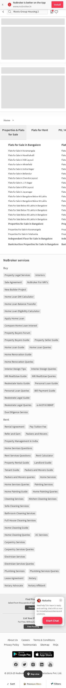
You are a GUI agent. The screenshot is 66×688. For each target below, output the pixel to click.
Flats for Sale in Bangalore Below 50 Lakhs (27, 201)
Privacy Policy (11, 644)
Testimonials (30, 644)
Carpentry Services (15, 542)
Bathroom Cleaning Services (20, 513)
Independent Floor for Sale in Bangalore (30, 238)
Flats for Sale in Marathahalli (21, 155)
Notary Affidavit (36, 585)
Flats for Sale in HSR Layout (20, 159)
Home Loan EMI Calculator (19, 296)
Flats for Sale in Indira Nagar (21, 169)
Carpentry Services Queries (19, 549)
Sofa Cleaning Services (17, 506)
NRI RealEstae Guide (16, 376)
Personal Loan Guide (46, 383)
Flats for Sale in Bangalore (24, 145)
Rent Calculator (44, 455)
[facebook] (15, 664)
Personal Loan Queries (17, 390)
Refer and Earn (13, 433)
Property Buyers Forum (17, 332)
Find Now (33, 607)
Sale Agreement (13, 282)
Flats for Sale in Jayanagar (20, 191)
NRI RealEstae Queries (44, 376)
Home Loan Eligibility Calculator (22, 311)
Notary (32, 578)
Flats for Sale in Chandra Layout (23, 178)
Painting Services (44, 484)
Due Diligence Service (16, 412)
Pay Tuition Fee (38, 426)
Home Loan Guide (14, 347)
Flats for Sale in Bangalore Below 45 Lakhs (27, 196)
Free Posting (33, 626)
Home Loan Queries (40, 347)
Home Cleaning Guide (16, 527)
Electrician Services (15, 556)
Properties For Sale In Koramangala (24, 229)
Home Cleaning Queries (17, 534)
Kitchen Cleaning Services (42, 498)
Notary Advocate (14, 585)
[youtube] (50, 664)
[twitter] (24, 664)
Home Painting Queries (45, 491)
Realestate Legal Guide (17, 397)
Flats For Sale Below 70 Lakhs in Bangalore (27, 210)
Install (57, 4)
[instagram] (33, 664)
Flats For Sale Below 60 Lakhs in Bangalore (27, 205)
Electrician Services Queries (19, 563)
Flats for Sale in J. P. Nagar (20, 182)
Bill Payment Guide (44, 390)
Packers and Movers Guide (39, 470)
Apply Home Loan (14, 318)
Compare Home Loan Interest (21, 325)
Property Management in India (21, 441)
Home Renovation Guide (18, 354)
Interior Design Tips (15, 369)
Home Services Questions (18, 448)
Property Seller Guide (46, 340)
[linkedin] (41, 664)
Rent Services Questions (18, 455)
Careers (25, 640)
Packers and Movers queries (20, 477)
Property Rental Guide (17, 462)
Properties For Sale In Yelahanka (23, 234)
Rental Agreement (14, 426)
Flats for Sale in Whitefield (20, 164)
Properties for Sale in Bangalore (25, 223)
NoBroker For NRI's (37, 282)
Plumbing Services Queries (44, 571)
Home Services (48, 477)
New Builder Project (15, 289)
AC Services (41, 534)
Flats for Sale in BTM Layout (21, 187)
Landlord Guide (42, 462)
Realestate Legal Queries (18, 405)
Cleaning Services (14, 498)
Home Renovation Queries (19, 361)
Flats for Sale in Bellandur (20, 173)
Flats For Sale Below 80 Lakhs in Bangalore (27, 214)
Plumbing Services (15, 571)
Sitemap (44, 644)
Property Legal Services (17, 275)
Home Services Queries (17, 484)
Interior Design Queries (43, 369)
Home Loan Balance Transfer (20, 304)
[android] (22, 654)
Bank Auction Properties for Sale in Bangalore (33, 244)
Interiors (40, 275)
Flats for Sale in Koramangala (21, 150)
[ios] (44, 654)
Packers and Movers (36, 433)
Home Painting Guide (16, 491)
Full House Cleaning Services (20, 520)
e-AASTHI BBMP (45, 405)
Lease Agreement (14, 578)
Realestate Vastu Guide (17, 383)
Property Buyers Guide (17, 340)
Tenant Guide (12, 470)
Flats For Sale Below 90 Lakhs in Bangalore (27, 219)
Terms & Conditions (44, 640)
